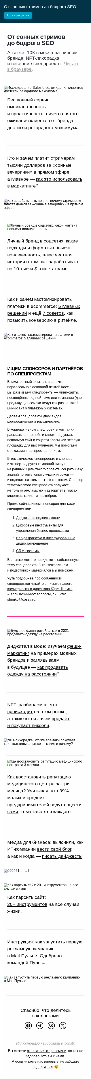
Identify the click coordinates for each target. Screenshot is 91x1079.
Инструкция (20, 941)
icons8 (69, 1043)
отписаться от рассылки (46, 1051)
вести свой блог (54, 849)
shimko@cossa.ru (21, 599)
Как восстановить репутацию (39, 776)
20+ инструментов (27, 904)
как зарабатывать (60, 261)
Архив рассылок (18, 15)
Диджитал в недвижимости (38, 518)
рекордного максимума (53, 127)
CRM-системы (28, 551)
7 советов (53, 313)
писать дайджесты (62, 856)
